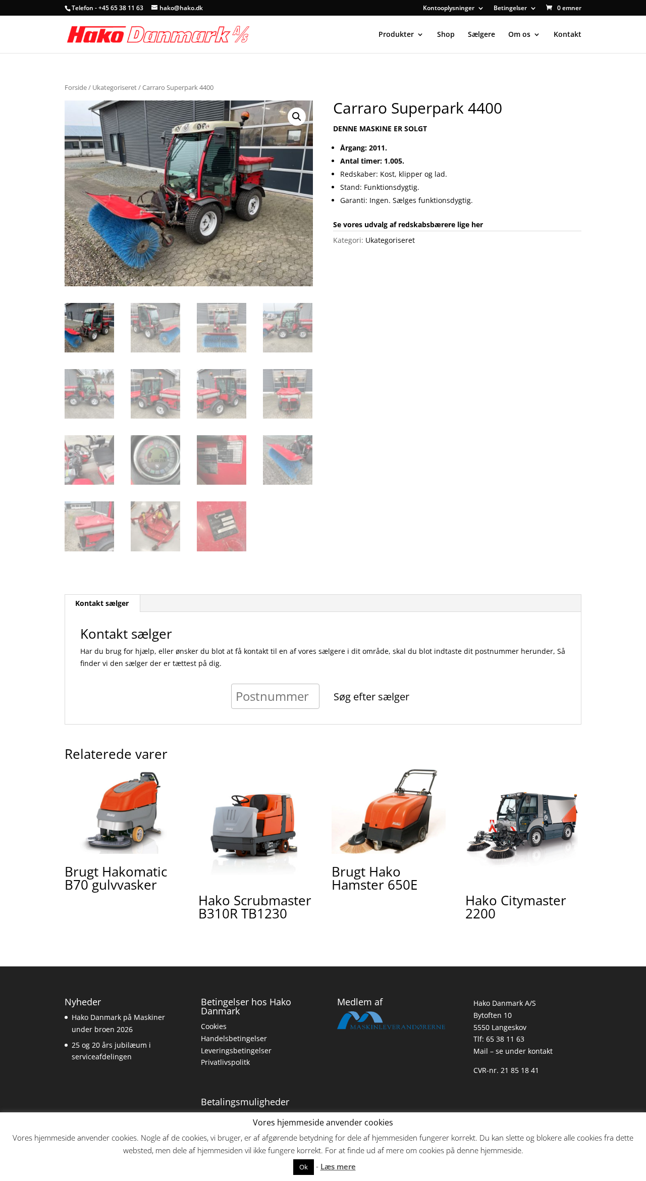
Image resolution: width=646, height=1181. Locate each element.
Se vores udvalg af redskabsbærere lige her (408, 224)
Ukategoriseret (114, 87)
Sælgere (481, 35)
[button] (297, 117)
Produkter (396, 35)
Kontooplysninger (448, 8)
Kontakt (567, 35)
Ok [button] (303, 1166)
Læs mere (338, 1166)
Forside (76, 87)
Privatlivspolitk (225, 1062)
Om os (519, 35)
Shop (446, 35)
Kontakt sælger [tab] (102, 603)
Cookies (214, 1026)
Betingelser (510, 8)
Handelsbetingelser (234, 1038)
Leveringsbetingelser (236, 1050)
